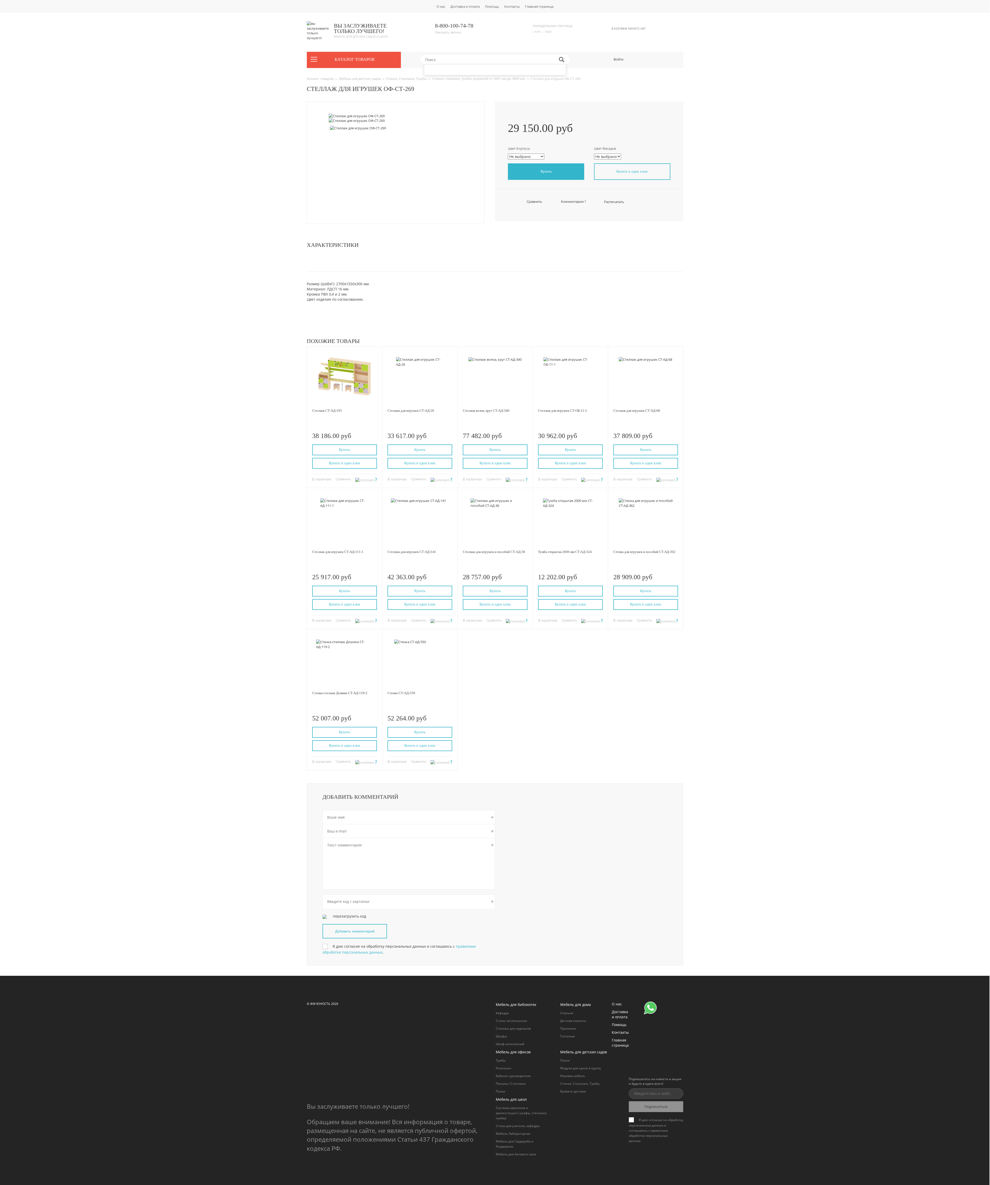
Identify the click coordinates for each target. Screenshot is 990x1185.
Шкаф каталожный (510, 1044)
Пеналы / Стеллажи (511, 1083)
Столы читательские (511, 1021)
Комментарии (573, 201)
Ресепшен (503, 1068)
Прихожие (568, 1028)
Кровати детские (573, 1091)
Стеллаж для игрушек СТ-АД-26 (410, 411)
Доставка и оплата (465, 6)
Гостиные (567, 1036)
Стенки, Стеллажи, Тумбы (406, 78)
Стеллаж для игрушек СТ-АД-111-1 (338, 552)
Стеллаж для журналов (513, 1028)
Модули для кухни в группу (580, 1068)
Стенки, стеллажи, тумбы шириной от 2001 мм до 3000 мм (479, 78)
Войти (618, 59)
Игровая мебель (572, 1076)
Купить (546, 171)
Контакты (512, 6)
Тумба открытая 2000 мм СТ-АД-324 (565, 552)
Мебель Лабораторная (513, 1133)
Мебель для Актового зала (516, 1154)
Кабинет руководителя (513, 1076)
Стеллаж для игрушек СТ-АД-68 (636, 411)
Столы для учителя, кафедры (518, 1126)
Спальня (566, 1013)
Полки (500, 1091)
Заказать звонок (448, 32)
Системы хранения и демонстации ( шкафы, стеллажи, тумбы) (521, 1113)
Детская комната (573, 1021)
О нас (440, 6)
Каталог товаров (320, 78)
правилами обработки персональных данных (648, 1135)
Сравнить (534, 201)
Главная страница (539, 6)
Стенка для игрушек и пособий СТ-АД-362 (644, 552)
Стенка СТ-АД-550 (401, 693)
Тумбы (501, 1060)
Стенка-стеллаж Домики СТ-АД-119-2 (339, 693)
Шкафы (501, 1036)
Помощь (492, 6)
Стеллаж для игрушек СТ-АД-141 (411, 552)
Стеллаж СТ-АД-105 (327, 411)
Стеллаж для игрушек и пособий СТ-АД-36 (494, 552)
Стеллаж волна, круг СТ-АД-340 (486, 411)
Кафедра (502, 1013)
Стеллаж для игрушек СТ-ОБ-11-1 (562, 411)
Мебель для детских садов (360, 78)
